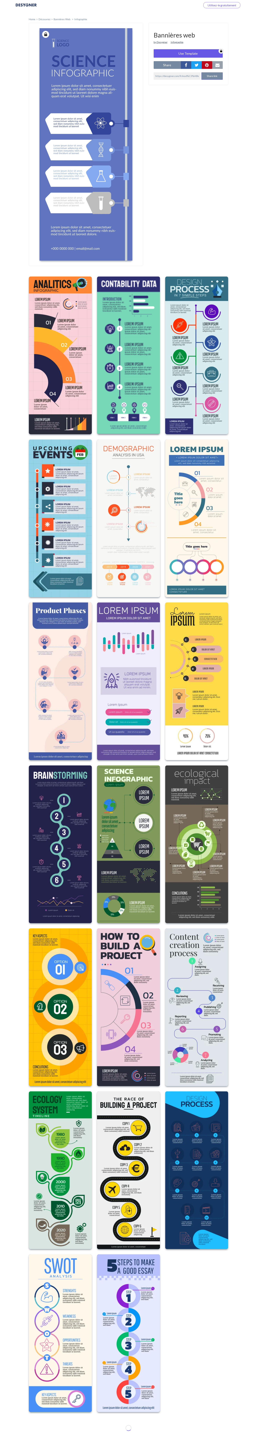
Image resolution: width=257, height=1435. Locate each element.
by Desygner (160, 42)
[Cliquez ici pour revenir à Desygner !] (26, 7)
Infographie (80, 19)
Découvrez (44, 19)
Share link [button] (212, 75)
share (167, 65)
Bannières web (62, 19)
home (32, 19)
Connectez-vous (187, 5)
